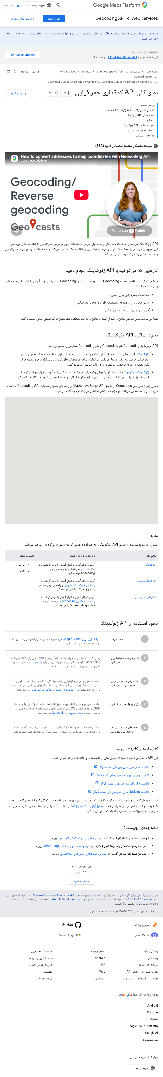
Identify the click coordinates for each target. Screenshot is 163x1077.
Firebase (152, 1019)
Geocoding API (110, 18)
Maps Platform (125, 5)
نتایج (83, 568)
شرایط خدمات (45, 978)
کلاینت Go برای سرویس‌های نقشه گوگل (124, 783)
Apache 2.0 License (140, 899)
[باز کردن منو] (154, 5)
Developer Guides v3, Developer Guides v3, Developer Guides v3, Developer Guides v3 (100, 81)
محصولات (135, 71)
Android (100, 958)
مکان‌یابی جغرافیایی (145, 597)
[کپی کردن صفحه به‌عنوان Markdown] (56, 92)
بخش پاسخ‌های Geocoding (67, 712)
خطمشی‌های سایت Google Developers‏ (73, 899)
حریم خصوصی (138, 1057)
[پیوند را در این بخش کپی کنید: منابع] (146, 535)
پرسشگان (153, 958)
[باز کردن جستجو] (58, 5)
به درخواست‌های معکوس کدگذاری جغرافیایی (54, 689)
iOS (103, 964)
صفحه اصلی (152, 71)
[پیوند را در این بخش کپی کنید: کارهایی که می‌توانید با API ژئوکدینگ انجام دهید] (61, 270)
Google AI (151, 1032)
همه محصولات (150, 1039)
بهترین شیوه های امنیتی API (142, 971)
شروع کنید (54, 18)
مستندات (86, 71)
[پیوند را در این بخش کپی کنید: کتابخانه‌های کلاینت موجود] (111, 749)
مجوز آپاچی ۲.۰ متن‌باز (90, 806)
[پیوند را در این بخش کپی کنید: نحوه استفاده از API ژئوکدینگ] (96, 623)
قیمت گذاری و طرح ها (41, 958)
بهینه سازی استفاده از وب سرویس (139, 978)
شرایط (154, 1057)
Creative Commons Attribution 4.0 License (58, 895)
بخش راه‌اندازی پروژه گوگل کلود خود (80, 838)
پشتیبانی (48, 971)
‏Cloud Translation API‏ (122, 57)
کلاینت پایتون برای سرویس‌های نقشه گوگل (122, 775)
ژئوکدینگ (151, 564)
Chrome (152, 1012)
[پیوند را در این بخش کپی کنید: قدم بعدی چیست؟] (119, 827)
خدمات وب (99, 978)
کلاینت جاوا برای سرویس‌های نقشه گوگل (123, 767)
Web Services (144, 18)
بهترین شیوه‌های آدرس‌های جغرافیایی (83, 853)
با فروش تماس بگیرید (22, 18)
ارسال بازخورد (18, 93)
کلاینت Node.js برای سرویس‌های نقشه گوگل (121, 792)
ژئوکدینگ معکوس (146, 580)
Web (102, 971)
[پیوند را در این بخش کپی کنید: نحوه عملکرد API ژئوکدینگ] (102, 335)
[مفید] (14, 71)
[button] (126, 146)
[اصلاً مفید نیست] (8, 71)
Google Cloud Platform (143, 1026)
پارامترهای (36, 662)
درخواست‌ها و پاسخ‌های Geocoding (66, 846)
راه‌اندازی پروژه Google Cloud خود (78, 639)
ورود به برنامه (13, 5)
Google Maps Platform (110, 71)
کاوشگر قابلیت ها (148, 964)
